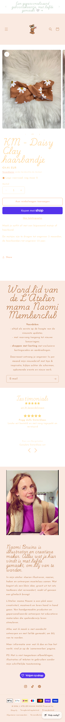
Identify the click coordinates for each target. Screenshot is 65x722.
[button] (6, 29)
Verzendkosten (8, 172)
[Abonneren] (55, 379)
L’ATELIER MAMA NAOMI (30, 706)
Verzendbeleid (36, 715)
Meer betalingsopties (32, 218)
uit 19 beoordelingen (32, 408)
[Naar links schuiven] (25, 134)
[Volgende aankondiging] (59, 6)
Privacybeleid (48, 710)
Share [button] (9, 257)
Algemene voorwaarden (17, 715)
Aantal (5, 184)
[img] (32, 403)
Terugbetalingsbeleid (29, 710)
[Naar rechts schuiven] (39, 134)
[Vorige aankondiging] (5, 6)
